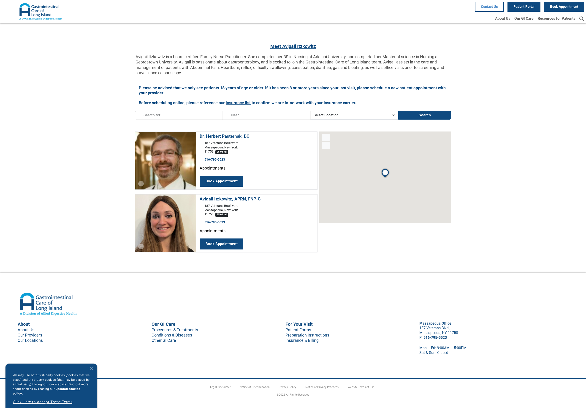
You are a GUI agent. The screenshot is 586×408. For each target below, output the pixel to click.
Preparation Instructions (307, 335)
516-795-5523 (214, 160)
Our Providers (30, 335)
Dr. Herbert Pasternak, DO (225, 136)
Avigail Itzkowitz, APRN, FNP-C (230, 199)
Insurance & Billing (302, 340)
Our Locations (30, 340)
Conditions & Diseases (172, 335)
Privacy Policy (287, 387)
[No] (91, 368)
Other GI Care (164, 340)
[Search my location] (326, 145)
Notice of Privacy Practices (322, 387)
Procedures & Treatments (175, 329)
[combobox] (179, 115)
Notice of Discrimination (255, 387)
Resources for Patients (556, 18)
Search (425, 115)
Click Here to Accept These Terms (42, 402)
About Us (502, 18)
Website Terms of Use (361, 387)
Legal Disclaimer (220, 387)
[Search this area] (326, 137)
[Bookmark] (141, 184)
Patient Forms (298, 329)
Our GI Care (524, 18)
